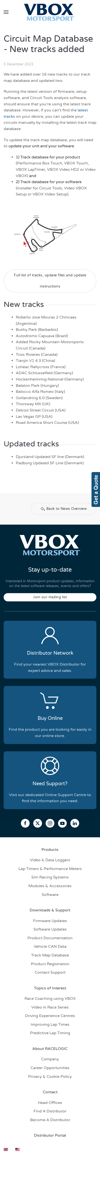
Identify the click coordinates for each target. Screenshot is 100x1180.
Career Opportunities (50, 1067)
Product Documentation (50, 938)
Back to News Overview (66, 509)
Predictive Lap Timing (50, 1033)
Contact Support (50, 972)
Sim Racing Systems (50, 877)
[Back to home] (50, 12)
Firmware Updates (50, 920)
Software (50, 894)
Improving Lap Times (50, 1024)
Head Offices (50, 1102)
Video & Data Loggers (50, 860)
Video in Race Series (50, 1007)
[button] (6, 12)
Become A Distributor (50, 1120)
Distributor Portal (50, 1135)
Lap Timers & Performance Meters (50, 868)
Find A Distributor (50, 1111)
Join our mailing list (50, 597)
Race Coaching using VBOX (50, 998)
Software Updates (50, 929)
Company (50, 1059)
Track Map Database (50, 955)
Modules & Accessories (50, 886)
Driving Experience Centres (50, 1015)
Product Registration (50, 964)
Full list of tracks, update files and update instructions (50, 280)
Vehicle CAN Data (50, 946)
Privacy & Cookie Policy (50, 1076)
